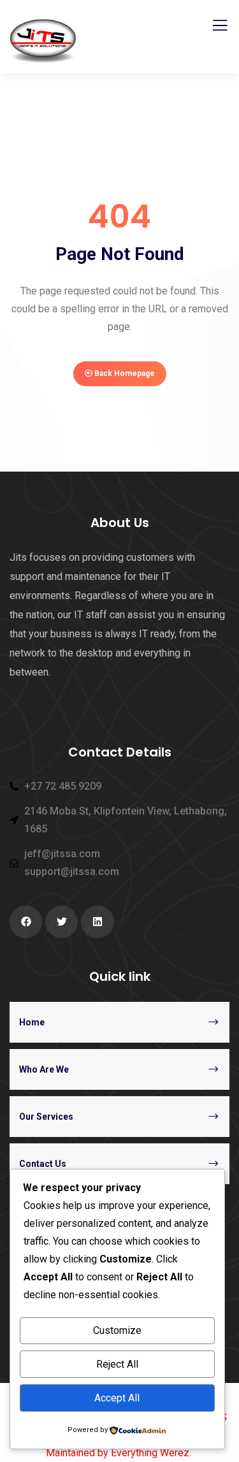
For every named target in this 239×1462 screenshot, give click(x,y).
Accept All (117, 1398)
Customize (117, 1330)
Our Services (46, 1116)
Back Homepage (123, 373)
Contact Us (42, 1164)
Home (32, 1022)
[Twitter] (61, 922)
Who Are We (44, 1069)
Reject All (117, 1364)
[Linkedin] (97, 922)
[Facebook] (26, 922)
